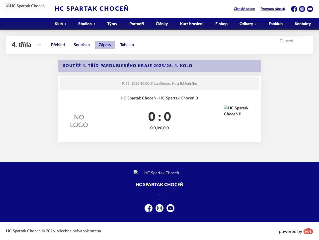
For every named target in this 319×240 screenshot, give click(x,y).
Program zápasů (273, 9)
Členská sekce (244, 9)
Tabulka (127, 45)
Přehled (58, 45)
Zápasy (105, 45)
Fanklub (276, 24)
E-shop (221, 24)
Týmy (112, 24)
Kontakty (303, 24)
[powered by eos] (296, 231)
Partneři (136, 24)
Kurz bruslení (191, 24)
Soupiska (82, 45)
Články (162, 24)
